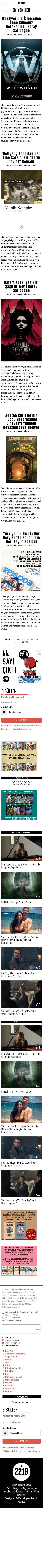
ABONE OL (23, 720)
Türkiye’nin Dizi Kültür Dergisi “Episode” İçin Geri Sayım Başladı (21, 537)
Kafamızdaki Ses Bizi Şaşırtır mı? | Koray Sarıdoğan (21, 286)
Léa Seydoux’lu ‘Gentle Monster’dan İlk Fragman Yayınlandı (20, 866)
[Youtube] (27, 1402)
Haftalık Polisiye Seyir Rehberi (17, 902)
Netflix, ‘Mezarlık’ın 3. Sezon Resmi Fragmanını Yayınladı (19, 975)
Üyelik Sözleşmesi (8, 725)
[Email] (30, 1402)
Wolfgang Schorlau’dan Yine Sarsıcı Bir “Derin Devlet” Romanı (21, 157)
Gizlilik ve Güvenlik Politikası (29, 725)
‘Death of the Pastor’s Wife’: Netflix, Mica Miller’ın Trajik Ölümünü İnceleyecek (20, 939)
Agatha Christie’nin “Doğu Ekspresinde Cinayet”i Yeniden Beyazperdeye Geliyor (21, 421)
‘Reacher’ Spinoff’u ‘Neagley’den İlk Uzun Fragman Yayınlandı (19, 1012)
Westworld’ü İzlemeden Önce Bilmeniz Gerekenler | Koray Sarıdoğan (21, 24)
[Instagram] (12, 1402)
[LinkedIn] (23, 1402)
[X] (16, 1402)
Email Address (8, 707)
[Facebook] (20, 1402)
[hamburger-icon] (37, 1329)
